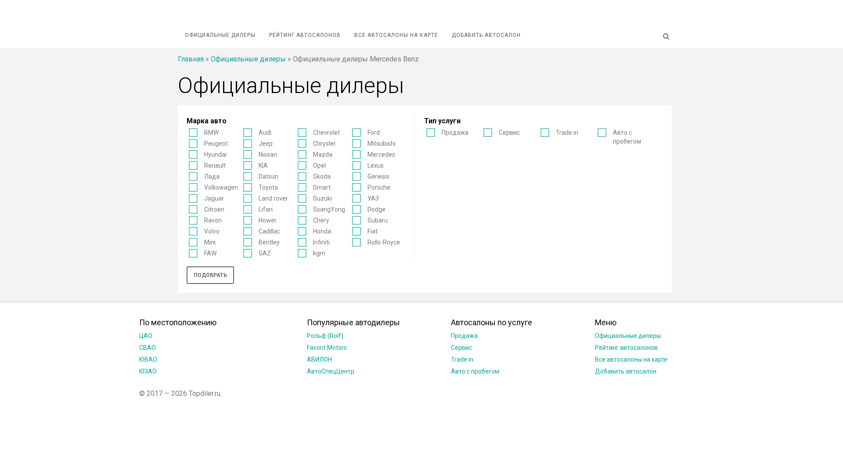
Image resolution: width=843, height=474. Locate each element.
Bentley (269, 242)
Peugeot (216, 143)
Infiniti (321, 242)
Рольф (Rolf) (325, 335)
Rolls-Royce (383, 242)
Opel (319, 165)
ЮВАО (148, 359)
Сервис (509, 132)
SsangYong (329, 209)
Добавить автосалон (486, 35)
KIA (263, 165)
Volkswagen (221, 187)
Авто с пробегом (627, 137)
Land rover (273, 198)
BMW (211, 132)
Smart (322, 187)
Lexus (375, 165)
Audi (265, 132)
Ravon (213, 220)
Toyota (268, 187)
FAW (210, 253)
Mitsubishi (381, 143)
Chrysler (324, 143)
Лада (212, 176)
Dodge (376, 209)
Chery (321, 220)
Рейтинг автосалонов (305, 35)
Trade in (567, 132)
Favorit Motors (327, 347)
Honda (322, 231)
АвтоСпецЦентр (330, 371)
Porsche (378, 187)
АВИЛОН (319, 359)
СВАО (147, 347)
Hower (268, 220)
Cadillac (269, 231)
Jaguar (214, 198)
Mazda (322, 154)
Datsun (268, 176)
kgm (319, 253)
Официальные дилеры (220, 35)
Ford (373, 132)
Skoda (322, 176)
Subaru (377, 220)
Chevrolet (326, 132)
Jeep (266, 143)
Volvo (212, 231)
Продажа (455, 132)
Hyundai (215, 154)
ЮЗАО (148, 371)
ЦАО (145, 335)
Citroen (214, 209)
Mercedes (381, 154)
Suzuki (322, 198)
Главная (191, 59)
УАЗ (373, 198)
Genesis (378, 176)
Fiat (372, 231)
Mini (210, 242)
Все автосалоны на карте (396, 35)
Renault (215, 165)
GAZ (265, 253)
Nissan (268, 154)
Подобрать (210, 275)
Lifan (266, 209)
